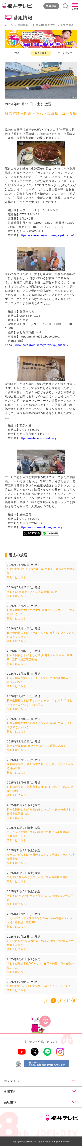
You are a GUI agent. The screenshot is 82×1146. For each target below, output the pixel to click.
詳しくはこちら (16, 577)
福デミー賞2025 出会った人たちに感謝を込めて (36, 745)
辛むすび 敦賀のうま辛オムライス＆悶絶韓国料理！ (39, 877)
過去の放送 (41, 53)
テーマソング (65, 53)
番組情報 (23, 25)
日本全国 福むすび (44, 25)
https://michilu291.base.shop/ (40, 336)
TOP (17, 53)
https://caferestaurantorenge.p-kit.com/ (47, 235)
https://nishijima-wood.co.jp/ (39, 438)
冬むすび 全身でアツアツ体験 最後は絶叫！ (34, 591)
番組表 (53, 6)
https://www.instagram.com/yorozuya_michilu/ (36, 344)
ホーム (9, 25)
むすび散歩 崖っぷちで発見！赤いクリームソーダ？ (39, 986)
